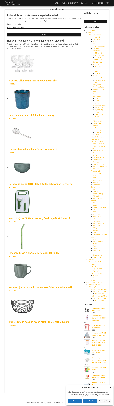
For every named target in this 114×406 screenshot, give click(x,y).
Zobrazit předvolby (104, 401)
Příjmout (74, 401)
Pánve (94, 246)
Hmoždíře (95, 42)
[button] (110, 387)
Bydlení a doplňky (91, 30)
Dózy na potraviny (98, 180)
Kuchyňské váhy (99, 294)
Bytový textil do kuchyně (96, 262)
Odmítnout (90, 401)
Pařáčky (97, 101)
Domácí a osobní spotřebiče (94, 282)
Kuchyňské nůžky (98, 60)
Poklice (95, 248)
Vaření (57, 3)
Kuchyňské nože (99, 55)
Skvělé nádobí (11, 2)
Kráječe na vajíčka (100, 46)
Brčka (94, 203)
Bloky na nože (99, 53)
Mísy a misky (96, 221)
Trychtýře (97, 103)
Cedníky (97, 98)
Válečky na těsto (98, 121)
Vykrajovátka (96, 169)
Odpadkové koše (96, 139)
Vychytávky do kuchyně (99, 291)
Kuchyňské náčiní (97, 3)
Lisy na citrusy (99, 110)
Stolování (93, 200)
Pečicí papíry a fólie (98, 164)
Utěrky (93, 278)
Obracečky (98, 132)
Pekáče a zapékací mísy (100, 166)
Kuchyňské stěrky (98, 62)
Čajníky (95, 205)
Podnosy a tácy (97, 225)
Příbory (95, 228)
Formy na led (96, 39)
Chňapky (93, 264)
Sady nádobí (96, 250)
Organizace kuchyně (97, 141)
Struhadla (97, 119)
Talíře (94, 232)
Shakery (95, 94)
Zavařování (94, 253)
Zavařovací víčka (97, 257)
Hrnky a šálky (96, 214)
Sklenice (95, 230)
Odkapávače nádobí (98, 144)
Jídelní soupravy (97, 216)
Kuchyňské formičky (98, 157)
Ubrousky (93, 266)
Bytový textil (91, 260)
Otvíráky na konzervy (100, 78)
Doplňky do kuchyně (95, 35)
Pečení (93, 148)
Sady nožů (84, 3)
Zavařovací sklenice (98, 255)
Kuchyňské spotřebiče (94, 284)
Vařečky (97, 135)
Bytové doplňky (92, 32)
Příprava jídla (93, 287)
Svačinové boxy (97, 185)
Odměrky (97, 73)
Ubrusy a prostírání (96, 269)
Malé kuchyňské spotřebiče (99, 289)
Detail (15, 84)
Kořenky (95, 219)
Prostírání (95, 271)
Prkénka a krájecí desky (99, 87)
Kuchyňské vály (97, 160)
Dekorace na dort (98, 150)
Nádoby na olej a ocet (99, 223)
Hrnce (94, 239)
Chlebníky (95, 178)
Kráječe (95, 44)
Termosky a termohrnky (100, 235)
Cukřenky (95, 209)
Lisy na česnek (99, 107)
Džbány (95, 212)
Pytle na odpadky (96, 171)
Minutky (97, 71)
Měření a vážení (97, 64)
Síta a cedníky (97, 96)
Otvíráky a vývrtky (98, 75)
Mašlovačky (98, 128)
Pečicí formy (96, 162)
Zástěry (93, 280)
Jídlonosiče (96, 182)
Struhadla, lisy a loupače (100, 105)
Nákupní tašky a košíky (97, 137)
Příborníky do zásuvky (70, 3)
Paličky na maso (97, 85)
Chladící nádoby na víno (99, 207)
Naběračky (98, 130)
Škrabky (97, 112)
